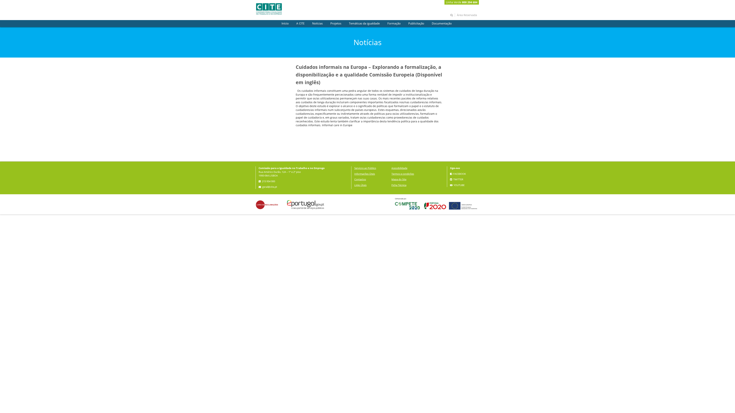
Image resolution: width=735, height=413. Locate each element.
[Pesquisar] (451, 15)
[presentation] (285, 23)
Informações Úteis (364, 174)
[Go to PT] (269, 9)
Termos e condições (402, 174)
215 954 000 (268, 181)
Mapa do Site (398, 179)
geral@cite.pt (269, 187)
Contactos (360, 179)
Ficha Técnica (398, 185)
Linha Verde (461, 2)
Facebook (459, 174)
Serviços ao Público (365, 168)
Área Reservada (467, 15)
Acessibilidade (399, 168)
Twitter (458, 179)
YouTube (459, 185)
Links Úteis (360, 185)
